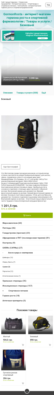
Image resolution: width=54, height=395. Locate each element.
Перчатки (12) (8, 271)
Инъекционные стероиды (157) (17, 286)
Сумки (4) (6, 267)
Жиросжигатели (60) (12, 223)
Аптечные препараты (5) (14, 301)
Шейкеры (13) (8, 257)
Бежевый (34, 337)
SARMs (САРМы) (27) (12, 248)
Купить (28, 215)
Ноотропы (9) (9, 243)
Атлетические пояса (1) (12, 276)
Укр (48, 5)
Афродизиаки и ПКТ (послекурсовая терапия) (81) (26, 238)
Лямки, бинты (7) (9, 262)
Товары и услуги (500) (27, 93)
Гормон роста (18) (11, 296)
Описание (8, 93)
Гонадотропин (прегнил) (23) (16, 233)
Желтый (6, 337)
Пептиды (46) (9, 228)
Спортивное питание (18, 291)
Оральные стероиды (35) (14, 281)
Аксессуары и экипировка (20, 253)
